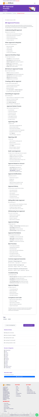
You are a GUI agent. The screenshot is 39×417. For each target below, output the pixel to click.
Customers (7, 359)
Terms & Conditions (7, 404)
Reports (6, 363)
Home (4, 13)
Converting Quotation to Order (10, 342)
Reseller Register (29, 390)
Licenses (5, 411)
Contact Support (20, 376)
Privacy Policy (6, 403)
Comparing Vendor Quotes (9, 337)
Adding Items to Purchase (9, 332)
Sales (6, 351)
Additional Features (8, 366)
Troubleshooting (7, 367)
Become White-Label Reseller (8, 408)
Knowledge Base (9, 13)
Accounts (6, 355)
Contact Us (18, 394)
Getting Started (7, 350)
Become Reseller (6, 407)
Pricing (17, 389)
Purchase (14, 13)
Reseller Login (29, 389)
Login (28, 386)
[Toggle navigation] (34, 3)
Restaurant (7, 358)
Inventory (6, 354)
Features (17, 390)
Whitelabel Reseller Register (31, 393)
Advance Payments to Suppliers (10, 335)
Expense (6, 362)
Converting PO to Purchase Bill (10, 340)
